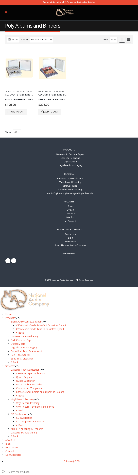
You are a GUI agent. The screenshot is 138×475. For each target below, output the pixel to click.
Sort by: (24, 39)
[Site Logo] (65, 12)
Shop (70, 206)
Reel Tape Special (20, 354)
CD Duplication (70, 185)
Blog (70, 237)
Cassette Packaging (70, 158)
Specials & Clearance (22, 358)
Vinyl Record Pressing (70, 182)
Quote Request (24, 377)
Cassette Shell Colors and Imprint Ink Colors (40, 391)
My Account (70, 221)
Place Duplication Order (29, 384)
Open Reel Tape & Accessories (27, 351)
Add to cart (18, 111)
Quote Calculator (25, 380)
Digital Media (29, 91)
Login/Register (13, 454)
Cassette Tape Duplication (70, 178)
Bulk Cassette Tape (21, 340)
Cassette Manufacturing (70, 189)
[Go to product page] (19, 85)
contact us (79, 2)
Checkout (70, 213)
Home (8, 314)
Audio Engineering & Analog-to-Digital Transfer (70, 193)
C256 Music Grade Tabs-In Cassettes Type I (40, 329)
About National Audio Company (70, 245)
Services (9, 366)
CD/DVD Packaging (13, 91)
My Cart (70, 209)
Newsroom (70, 241)
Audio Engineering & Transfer (27, 428)
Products (10, 317)
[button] (13, 40)
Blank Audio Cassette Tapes (70, 154)
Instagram (13, 260)
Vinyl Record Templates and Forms (35, 406)
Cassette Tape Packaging (24, 336)
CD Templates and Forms (30, 421)
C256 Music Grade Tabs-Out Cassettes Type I (41, 325)
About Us (10, 440)
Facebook (7, 260)
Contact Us (70, 234)
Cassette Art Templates (29, 388)
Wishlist (70, 217)
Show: (105, 39)
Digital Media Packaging (70, 165)
